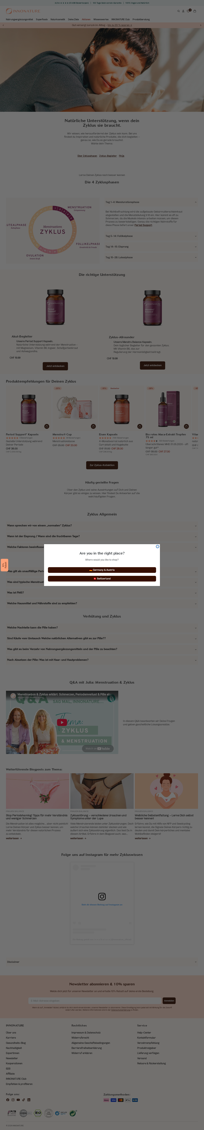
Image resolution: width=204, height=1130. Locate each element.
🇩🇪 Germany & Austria (102, 570)
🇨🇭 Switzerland (102, 578)
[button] (4, 565)
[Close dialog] (157, 546)
